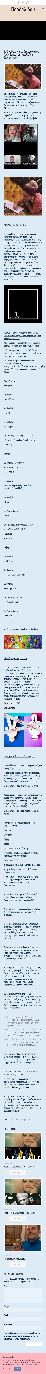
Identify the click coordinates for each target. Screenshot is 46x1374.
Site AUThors (9, 707)
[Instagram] (28, 3)
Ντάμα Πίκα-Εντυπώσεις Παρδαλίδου (20, 1212)
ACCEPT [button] (18, 1369)
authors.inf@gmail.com (19, 1087)
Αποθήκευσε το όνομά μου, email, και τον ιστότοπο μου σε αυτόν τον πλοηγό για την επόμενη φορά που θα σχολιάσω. (22, 1336)
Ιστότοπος (8, 1324)
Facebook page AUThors (14, 703)
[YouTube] (23, 3)
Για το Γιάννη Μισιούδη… (15, 1258)
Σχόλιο (7, 1286)
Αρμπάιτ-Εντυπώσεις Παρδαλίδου (19, 1166)
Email (7, 1315)
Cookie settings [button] (8, 1369)
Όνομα (7, 1306)
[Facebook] (18, 3)
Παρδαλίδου (23, 9)
